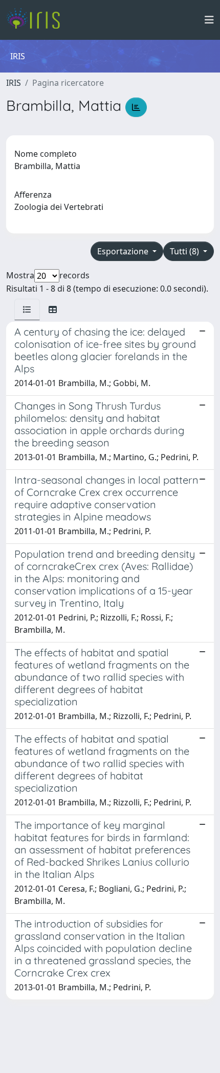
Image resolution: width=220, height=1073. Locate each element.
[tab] (27, 309)
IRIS (13, 82)
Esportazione (123, 251)
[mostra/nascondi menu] (209, 20)
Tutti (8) (185, 251)
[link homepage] (37, 20)
